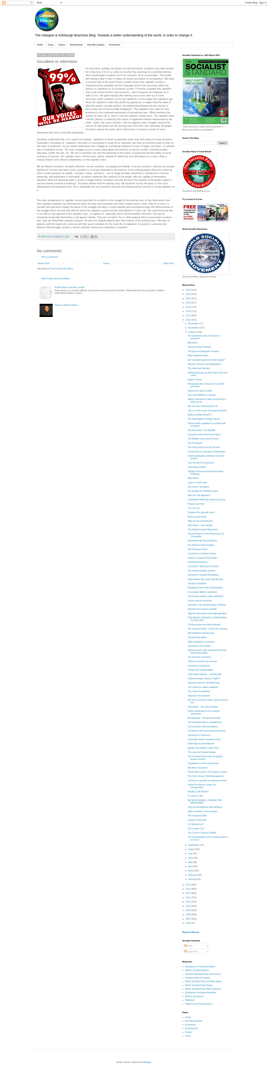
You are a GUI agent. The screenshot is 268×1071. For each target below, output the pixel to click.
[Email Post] (76, 236)
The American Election (199, 368)
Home (40, 45)
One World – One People (200, 525)
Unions (61, 45)
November (193, 327)
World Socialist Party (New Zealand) (203, 989)
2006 (188, 923)
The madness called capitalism (203, 687)
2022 (188, 294)
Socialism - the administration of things (207, 605)
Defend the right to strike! (200, 391)
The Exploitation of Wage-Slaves (204, 419)
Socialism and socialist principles (204, 434)
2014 (188, 889)
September (194, 845)
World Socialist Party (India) (198, 985)
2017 (188, 315)
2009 (188, 910)
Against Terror (195, 379)
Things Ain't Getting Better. (200, 670)
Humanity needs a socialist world (204, 739)
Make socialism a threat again (202, 811)
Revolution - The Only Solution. (203, 707)
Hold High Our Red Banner (201, 743)
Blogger (147, 1062)
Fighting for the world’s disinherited (205, 587)
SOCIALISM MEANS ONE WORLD (205, 807)
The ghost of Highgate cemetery (203, 351)
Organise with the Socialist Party (204, 682)
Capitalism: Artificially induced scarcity (206, 499)
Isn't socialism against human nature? (206, 360)
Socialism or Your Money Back (200, 966)
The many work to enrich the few (204, 447)
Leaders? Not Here (197, 820)
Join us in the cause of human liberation (207, 410)
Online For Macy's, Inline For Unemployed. (202, 786)
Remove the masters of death (202, 609)
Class (50, 45)
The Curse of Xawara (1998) (202, 833)
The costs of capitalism (199, 691)
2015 (188, 884)
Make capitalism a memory (201, 642)
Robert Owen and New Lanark (70, 287)
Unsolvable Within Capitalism (202, 592)
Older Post (168, 263)
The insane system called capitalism (206, 596)
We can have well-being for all (203, 406)
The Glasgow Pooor (197, 549)
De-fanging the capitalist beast (203, 491)
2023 (188, 290)
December (193, 323)
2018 (188, 311)
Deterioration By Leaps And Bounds (205, 579)
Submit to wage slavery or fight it (204, 678)
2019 (188, 307)
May (190, 862)
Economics (114, 45)
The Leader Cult (196, 828)
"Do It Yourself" (195, 443)
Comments (192, 951)
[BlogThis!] (85, 236)
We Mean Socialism (197, 767)
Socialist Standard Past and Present (203, 974)
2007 (188, 919)
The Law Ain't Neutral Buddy (202, 752)
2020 (188, 302)
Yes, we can (194, 508)
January (192, 879)
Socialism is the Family (199, 646)
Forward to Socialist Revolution (203, 575)
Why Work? (193, 478)
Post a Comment (49, 257)
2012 (188, 897)
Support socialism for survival (202, 661)
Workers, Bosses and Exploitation (204, 364)
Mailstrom (190, 1000)
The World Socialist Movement (203, 529)
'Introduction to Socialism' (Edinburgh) (206, 451)
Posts (190, 946)
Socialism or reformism (199, 735)
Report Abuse (190, 932)
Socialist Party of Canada (197, 977)
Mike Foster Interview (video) (55, 278)
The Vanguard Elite (197, 815)
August (192, 849)
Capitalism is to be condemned (203, 763)
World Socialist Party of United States (203, 981)
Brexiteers (193, 342)
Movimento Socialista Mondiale (200, 992)
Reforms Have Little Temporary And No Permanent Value (207, 651)
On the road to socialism (200, 600)
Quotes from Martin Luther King (203, 748)
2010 (188, 906)
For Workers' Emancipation (201, 545)
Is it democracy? (196, 824)
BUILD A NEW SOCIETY (200, 414)
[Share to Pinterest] (96, 236)
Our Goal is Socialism (198, 487)
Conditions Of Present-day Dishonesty (207, 731)
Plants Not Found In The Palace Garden (207, 772)
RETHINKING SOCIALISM (201, 633)
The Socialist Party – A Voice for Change (207, 629)
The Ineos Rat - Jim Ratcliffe (201, 430)
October (192, 332)
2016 (188, 320)
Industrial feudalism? (198, 562)
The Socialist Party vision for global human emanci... (205, 757)
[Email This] (82, 236)
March (191, 870)
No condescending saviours (201, 570)
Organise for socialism (199, 695)
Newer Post (43, 263)
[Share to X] (89, 236)
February (193, 875)
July (190, 853)
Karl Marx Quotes (95, 45)
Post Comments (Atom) (61, 268)
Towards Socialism (197, 583)
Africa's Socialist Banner (197, 970)
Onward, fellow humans (199, 347)
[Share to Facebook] (92, 236)
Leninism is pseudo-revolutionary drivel (207, 780)
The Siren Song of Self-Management (206, 776)
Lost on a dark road (197, 482)
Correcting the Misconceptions (203, 726)
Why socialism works (198, 355)
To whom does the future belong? (204, 624)
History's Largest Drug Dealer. (202, 558)
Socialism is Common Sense (202, 553)
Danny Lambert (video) (66, 305)
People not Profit (196, 504)
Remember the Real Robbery (202, 540)
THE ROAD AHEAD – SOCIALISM (204, 674)
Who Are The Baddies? (199, 495)
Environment (76, 45)
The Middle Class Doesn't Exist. (203, 438)
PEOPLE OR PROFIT (198, 791)
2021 (188, 298)
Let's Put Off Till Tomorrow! (201, 463)
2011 (188, 901)
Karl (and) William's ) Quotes (202, 395)
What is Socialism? (194, 996)
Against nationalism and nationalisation (207, 613)
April (190, 866)
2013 (188, 893)
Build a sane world (197, 516)
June (191, 858)
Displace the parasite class (201, 512)
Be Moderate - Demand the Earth (204, 718)
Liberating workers (197, 467)
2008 (188, 914)
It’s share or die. (195, 796)
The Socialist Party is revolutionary (205, 722)
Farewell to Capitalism (199, 665)
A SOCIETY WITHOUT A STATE (203, 566)
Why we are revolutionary (200, 521)
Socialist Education (197, 637)
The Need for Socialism (199, 657)
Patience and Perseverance (199, 1004)
